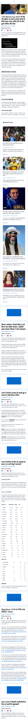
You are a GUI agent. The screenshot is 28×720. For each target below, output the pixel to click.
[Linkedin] (10, 30)
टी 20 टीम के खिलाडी (9, 45)
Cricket (9, 147)
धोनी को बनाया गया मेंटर (7, 43)
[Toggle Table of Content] (14, 42)
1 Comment (5, 147)
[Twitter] (5, 30)
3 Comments (12, 614)
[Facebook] (2, 30)
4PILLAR (1, 1)
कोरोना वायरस (12, 419)
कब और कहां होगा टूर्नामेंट (11, 46)
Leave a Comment (6, 177)
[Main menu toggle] (14, 1)
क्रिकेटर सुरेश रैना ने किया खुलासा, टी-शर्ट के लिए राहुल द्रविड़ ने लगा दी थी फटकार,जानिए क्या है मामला (13, 173)
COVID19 (3, 416)
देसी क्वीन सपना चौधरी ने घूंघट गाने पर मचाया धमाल (13, 661)
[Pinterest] (7, 30)
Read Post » (5, 154)
